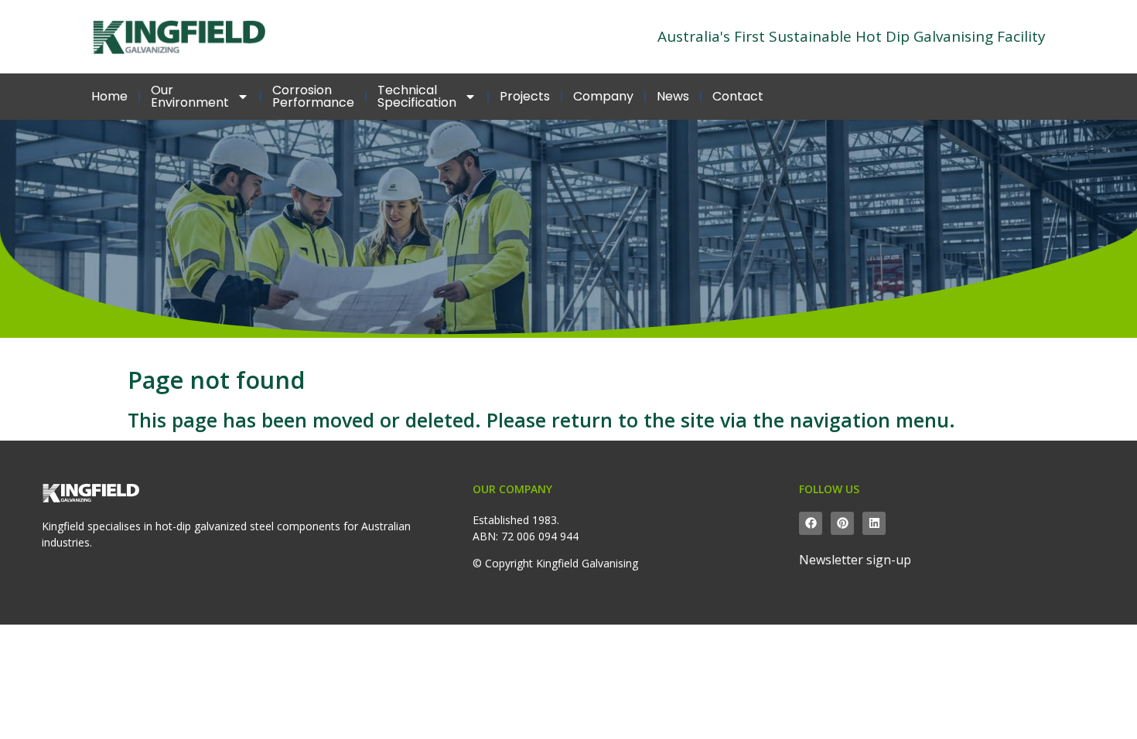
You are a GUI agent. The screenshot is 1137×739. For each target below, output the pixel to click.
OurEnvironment (190, 96)
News (673, 96)
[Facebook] (810, 523)
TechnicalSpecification (416, 96)
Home (109, 96)
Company (603, 96)
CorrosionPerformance (313, 96)
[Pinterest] (842, 523)
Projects (525, 96)
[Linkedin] (874, 523)
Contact (737, 96)
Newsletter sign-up (855, 559)
